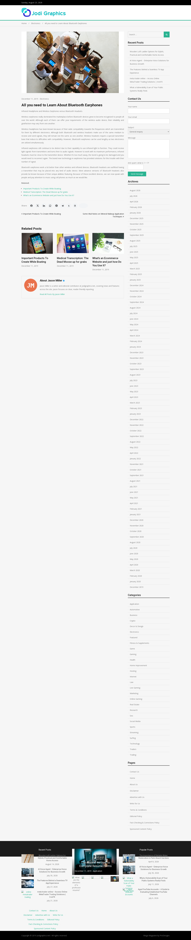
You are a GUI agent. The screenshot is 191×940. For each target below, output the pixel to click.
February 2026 (136, 207)
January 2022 (135, 458)
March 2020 (135, 570)
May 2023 (134, 391)
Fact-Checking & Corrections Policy (144, 822)
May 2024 (134, 324)
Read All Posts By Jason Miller (52, 294)
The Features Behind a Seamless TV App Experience (147, 71)
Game (132, 648)
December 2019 (136, 587)
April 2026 (134, 201)
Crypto (132, 620)
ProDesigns (165, 935)
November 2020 (136, 525)
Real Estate (134, 704)
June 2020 (134, 553)
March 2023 (135, 402)
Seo (131, 715)
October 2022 (135, 430)
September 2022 (137, 436)
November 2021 (136, 464)
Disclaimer (134, 791)
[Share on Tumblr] (68, 205)
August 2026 (135, 190)
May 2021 (134, 497)
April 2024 (134, 330)
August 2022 (135, 442)
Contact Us (134, 771)
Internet (133, 676)
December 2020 (136, 520)
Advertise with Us (137, 797)
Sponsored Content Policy (141, 829)
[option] (37, 250)
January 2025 (135, 280)
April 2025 (134, 263)
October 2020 (135, 531)
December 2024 (136, 285)
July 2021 (133, 486)
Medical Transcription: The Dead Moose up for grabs (45, 192)
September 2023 (137, 369)
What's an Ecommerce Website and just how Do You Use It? (48, 195)
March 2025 (135, 268)
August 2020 (135, 542)
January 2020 (135, 581)
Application (134, 604)
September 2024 (137, 302)
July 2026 (133, 196)
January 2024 (135, 347)
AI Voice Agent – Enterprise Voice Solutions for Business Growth (149, 62)
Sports (132, 727)
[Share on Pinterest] (56, 205)
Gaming (133, 654)
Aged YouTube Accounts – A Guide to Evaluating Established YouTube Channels (153, 891)
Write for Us (135, 803)
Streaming (134, 732)
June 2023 (134, 386)
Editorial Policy (136, 816)
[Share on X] (37, 205)
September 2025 (137, 235)
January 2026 (135, 213)
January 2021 (135, 514)
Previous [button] (76, 862)
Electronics (44, 99)
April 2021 (134, 503)
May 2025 (134, 257)
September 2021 (137, 475)
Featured (133, 637)
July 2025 (133, 246)
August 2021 (135, 481)
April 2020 (134, 564)
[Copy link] (83, 205)
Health (132, 660)
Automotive (135, 609)
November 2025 (136, 224)
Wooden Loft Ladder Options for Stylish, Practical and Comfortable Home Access (147, 53)
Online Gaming (136, 699)
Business (133, 615)
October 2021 (135, 470)
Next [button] (115, 862)
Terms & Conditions (138, 810)
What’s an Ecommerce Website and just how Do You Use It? (106, 262)
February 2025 (136, 274)
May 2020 (134, 559)
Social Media (135, 721)
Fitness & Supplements (139, 643)
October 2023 (135, 363)
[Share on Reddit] (62, 205)
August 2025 (135, 240)
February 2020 (136, 576)
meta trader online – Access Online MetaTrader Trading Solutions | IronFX (146, 80)
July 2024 (133, 313)
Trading (133, 755)
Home (132, 778)
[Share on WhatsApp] (50, 205)
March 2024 (135, 335)
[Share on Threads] (75, 205)
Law (131, 682)
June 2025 (134, 252)
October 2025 (135, 229)
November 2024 (136, 291)
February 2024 (136, 341)
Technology (135, 743)
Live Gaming (135, 688)
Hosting (133, 671)
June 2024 (134, 319)
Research (134, 710)
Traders (133, 749)
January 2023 (135, 414)
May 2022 (134, 447)
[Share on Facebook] (31, 205)
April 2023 (134, 397)
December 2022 (136, 419)
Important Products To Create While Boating (42, 188)
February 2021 (136, 509)
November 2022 (136, 425)
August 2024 (135, 307)
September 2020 (137, 537)
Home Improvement (138, 665)
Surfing (133, 738)
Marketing (134, 693)
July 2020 (133, 548)
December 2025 (136, 218)
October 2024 (135, 296)
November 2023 (136, 358)
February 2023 (136, 408)
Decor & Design (136, 626)
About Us (134, 784)
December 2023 (136, 352)
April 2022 (134, 453)
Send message (137, 174)
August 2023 (135, 375)
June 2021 (134, 492)
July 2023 (133, 380)
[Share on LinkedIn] (43, 205)
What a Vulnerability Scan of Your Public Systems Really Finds (146, 89)
